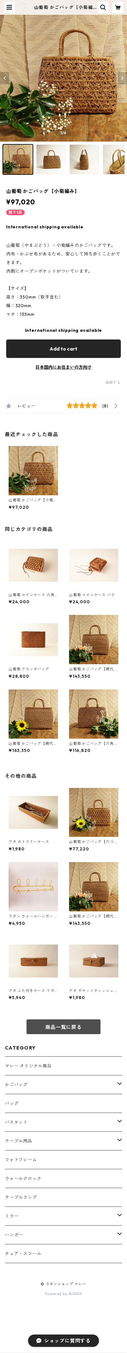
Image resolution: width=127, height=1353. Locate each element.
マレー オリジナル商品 (28, 1066)
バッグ (11, 1103)
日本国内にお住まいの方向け (63, 367)
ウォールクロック (23, 1178)
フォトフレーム (21, 1159)
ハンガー (14, 1235)
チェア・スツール (23, 1253)
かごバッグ (16, 1084)
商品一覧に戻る (63, 1027)
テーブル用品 (18, 1141)
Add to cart (63, 349)
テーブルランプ (21, 1197)
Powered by (57, 1293)
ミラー (11, 1216)
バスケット (16, 1122)
